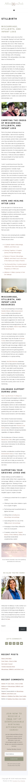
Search (3, 626)
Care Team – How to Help (9, 661)
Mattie (3, 683)
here (8, 619)
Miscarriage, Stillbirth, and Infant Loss (11, 29)
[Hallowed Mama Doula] (14, 6)
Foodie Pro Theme (18, 781)
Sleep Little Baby (6, 658)
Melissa (3, 686)
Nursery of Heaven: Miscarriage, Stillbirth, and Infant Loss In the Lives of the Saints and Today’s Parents (15, 258)
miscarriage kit (9, 329)
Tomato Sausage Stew (8, 666)
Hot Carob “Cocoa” (7, 664)
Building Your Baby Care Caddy (17, 696)
